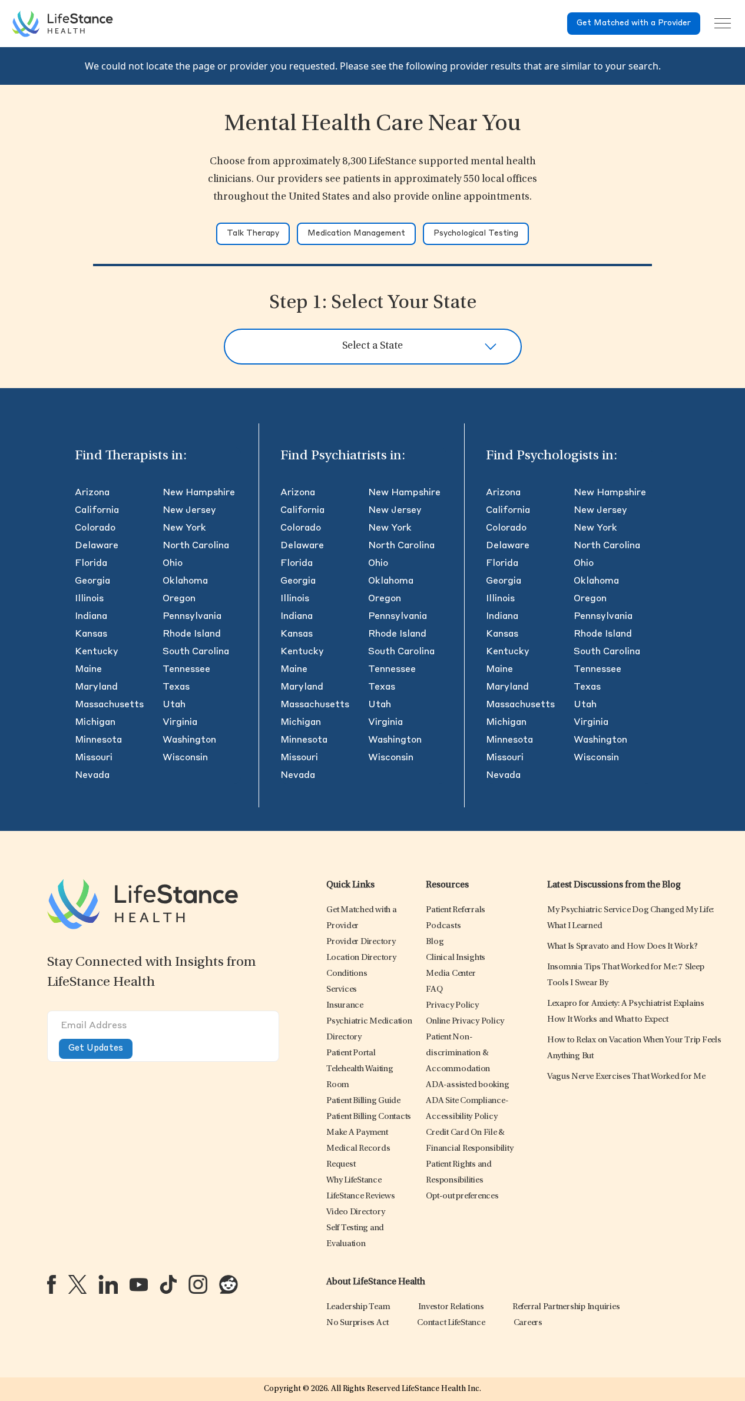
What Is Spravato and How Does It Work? (622, 946)
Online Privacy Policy (465, 1021)
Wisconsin (185, 758)
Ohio (173, 563)
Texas (176, 687)
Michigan (95, 722)
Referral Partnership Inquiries (566, 1307)
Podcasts (443, 926)
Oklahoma (185, 581)
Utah (174, 705)
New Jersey (189, 510)
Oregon (179, 599)
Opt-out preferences (462, 1196)
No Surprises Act (357, 1323)
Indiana (91, 616)
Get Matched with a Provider (634, 23)
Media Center (450, 973)
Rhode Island (192, 634)
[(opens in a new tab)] (51, 1284)
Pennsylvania (192, 616)
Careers (528, 1323)
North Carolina (196, 546)
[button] (361, 942)
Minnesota (98, 740)
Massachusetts (109, 705)
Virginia (180, 722)
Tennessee (186, 669)
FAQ (434, 989)
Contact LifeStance (451, 1323)
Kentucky (96, 652)
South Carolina (196, 652)
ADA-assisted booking (467, 1085)
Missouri (93, 758)
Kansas (91, 634)
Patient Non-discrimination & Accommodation (458, 1053)
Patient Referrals (455, 910)
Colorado (95, 528)
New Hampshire (199, 493)
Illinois (89, 599)
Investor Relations (451, 1307)
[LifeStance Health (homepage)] (62, 23)
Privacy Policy (452, 1005)
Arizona (92, 493)
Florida (91, 563)
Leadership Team (358, 1307)
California (97, 510)
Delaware (96, 546)
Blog (434, 942)
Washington (189, 740)
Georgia (92, 581)
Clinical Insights (455, 957)
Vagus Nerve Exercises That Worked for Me (626, 1076)
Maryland (96, 687)
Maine (88, 669)
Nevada (92, 775)
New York (184, 528)
